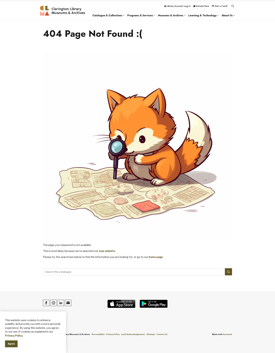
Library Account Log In (178, 6)
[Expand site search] (233, 6)
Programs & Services (140, 15)
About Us (227, 15)
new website (107, 250)
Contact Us (162, 334)
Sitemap (151, 334)
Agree (11, 343)
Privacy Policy (14, 335)
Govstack (227, 334)
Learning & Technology (202, 15)
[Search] (228, 271)
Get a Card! (221, 6)
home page (156, 256)
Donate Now (202, 6)
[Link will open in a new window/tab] (121, 304)
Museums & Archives (170, 15)
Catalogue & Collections (107, 15)
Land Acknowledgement (133, 334)
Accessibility (98, 334)
